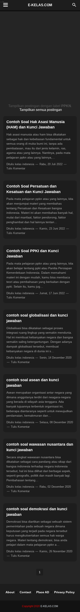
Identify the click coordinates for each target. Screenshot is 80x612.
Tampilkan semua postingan (40, 110)
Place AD (42, 592)
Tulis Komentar (15, 168)
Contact (25, 592)
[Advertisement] (40, 59)
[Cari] (74, 6)
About (10, 592)
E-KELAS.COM (40, 5)
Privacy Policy (64, 592)
